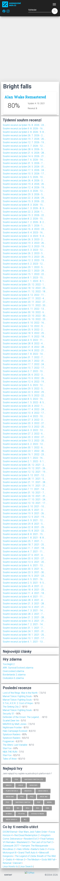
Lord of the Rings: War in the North (20, 692)
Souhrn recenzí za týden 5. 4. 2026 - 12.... (24, 191)
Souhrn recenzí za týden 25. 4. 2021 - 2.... (24, 586)
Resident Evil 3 (31, 838)
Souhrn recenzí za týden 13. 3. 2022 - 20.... (24, 426)
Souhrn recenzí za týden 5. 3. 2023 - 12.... (24, 249)
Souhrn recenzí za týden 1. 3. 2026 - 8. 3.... (24, 208)
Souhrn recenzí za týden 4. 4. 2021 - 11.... (24, 596)
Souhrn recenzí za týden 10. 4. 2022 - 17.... (24, 412)
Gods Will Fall (49, 859)
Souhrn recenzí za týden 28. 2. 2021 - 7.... (24, 614)
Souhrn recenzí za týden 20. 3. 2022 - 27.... (24, 423)
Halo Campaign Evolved (15, 731)
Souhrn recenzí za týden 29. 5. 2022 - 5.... (24, 388)
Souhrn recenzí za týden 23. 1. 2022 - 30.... (24, 451)
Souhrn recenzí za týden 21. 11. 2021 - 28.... (25, 482)
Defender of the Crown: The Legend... (21, 717)
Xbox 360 (43, 796)
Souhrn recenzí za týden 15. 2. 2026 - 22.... (24, 215)
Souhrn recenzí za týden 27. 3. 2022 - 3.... (24, 419)
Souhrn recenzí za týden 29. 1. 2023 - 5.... (24, 267)
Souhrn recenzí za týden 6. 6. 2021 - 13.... (24, 565)
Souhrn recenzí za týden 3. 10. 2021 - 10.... (24, 506)
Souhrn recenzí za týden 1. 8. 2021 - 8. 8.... (24, 537)
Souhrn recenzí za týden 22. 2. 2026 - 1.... (24, 211)
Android (28, 791)
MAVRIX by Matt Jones (14, 724)
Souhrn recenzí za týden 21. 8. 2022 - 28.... (24, 347)
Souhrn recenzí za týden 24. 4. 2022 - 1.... (24, 406)
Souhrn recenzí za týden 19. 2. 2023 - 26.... (24, 256)
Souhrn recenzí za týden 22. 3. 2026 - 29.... (24, 197)
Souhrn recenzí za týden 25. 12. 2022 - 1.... (24, 284)
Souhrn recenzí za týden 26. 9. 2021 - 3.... (24, 510)
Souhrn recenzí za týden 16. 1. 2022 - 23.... (24, 454)
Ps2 (31, 796)
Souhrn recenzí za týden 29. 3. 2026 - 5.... (24, 194)
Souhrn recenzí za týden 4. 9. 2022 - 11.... (24, 340)
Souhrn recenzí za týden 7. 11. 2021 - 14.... (24, 489)
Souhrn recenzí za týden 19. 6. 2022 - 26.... (24, 378)
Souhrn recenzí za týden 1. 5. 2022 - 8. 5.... (24, 402)
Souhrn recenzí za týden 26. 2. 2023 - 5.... (24, 253)
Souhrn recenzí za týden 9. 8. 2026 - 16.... (24, 128)
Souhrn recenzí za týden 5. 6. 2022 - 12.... (24, 385)
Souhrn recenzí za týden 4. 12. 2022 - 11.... (24, 295)
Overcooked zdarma (13, 671)
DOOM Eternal (10, 831)
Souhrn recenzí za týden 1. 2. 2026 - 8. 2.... (24, 222)
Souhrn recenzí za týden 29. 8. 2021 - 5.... (24, 523)
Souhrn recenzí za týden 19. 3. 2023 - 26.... (24, 243)
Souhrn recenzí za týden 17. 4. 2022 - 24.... (24, 409)
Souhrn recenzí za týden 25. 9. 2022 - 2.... (24, 329)
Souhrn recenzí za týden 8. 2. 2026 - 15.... (24, 218)
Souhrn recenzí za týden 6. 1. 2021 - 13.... (24, 641)
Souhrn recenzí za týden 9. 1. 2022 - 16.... (24, 458)
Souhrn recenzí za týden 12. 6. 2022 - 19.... (24, 381)
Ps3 (7, 802)
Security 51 (8, 713)
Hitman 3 (21, 859)
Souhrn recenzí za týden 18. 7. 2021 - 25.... (24, 544)
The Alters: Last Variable (15, 744)
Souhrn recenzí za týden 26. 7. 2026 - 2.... (24, 135)
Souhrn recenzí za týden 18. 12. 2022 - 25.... (25, 288)
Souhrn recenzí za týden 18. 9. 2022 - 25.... (24, 333)
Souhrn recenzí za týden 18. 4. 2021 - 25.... (24, 589)
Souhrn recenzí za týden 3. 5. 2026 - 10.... (24, 177)
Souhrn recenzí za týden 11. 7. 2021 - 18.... (24, 548)
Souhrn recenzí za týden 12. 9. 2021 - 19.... (24, 516)
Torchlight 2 (9, 664)
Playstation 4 (12, 791)
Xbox (8, 808)
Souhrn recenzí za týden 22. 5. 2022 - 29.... (24, 392)
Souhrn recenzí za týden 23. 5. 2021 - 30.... (24, 572)
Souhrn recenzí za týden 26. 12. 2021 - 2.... (24, 464)
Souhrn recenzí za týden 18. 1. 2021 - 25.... (24, 634)
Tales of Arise (10, 758)
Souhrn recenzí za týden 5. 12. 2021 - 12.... (24, 475)
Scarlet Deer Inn (11, 720)
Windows (33, 785)
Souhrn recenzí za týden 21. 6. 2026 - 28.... (24, 152)
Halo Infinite (23, 849)
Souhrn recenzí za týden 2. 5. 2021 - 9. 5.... (24, 582)
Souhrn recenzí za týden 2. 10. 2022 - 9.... (24, 326)
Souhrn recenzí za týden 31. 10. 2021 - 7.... (24, 492)
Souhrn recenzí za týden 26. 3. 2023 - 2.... (24, 239)
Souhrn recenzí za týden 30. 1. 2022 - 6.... (24, 447)
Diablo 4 (10, 859)
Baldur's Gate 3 (39, 849)
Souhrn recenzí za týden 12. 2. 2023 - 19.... (24, 260)
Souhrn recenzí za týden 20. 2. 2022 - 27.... (24, 437)
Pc (7, 779)
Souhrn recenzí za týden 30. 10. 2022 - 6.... (24, 312)
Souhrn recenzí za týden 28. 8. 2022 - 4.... (24, 343)
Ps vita (21, 814)
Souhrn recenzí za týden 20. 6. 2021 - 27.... (24, 558)
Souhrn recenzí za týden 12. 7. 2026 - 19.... (24, 142)
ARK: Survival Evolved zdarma (18, 667)
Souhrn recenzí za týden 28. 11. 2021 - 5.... (24, 478)
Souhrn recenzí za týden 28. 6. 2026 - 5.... (24, 149)
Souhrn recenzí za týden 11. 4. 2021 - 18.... (24, 593)
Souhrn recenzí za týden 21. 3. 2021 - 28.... (24, 603)
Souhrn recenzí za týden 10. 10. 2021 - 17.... (25, 503)
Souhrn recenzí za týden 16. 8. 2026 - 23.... (24, 125)
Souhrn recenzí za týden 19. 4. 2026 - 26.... (24, 184)
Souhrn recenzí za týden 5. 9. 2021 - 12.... (24, 520)
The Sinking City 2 (12, 706)
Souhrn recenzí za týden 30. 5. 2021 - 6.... (24, 568)
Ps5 (21, 796)
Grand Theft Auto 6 (28, 852)
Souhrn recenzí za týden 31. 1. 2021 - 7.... (24, 627)
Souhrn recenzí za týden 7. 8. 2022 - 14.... (24, 354)
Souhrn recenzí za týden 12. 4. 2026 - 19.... (24, 187)
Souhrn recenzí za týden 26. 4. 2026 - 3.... (24, 180)
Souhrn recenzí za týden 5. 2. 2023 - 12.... (24, 263)
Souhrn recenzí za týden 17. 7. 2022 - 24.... (24, 364)
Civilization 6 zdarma (13, 678)
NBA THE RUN (10, 751)
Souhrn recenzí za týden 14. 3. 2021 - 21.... (24, 607)
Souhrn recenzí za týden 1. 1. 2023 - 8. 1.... (24, 281)
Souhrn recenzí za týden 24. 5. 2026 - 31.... (24, 166)
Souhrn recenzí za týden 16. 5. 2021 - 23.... (24, 575)
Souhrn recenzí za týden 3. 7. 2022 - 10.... (24, 371)
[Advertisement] (30, 49)
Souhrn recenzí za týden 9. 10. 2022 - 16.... (24, 322)
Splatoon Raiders (11, 734)
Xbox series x (11, 819)
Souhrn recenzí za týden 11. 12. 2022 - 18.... (25, 291)
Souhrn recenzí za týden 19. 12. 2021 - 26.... (25, 468)
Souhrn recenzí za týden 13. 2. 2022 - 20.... (24, 440)
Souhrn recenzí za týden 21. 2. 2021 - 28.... (24, 617)
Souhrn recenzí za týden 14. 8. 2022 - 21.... (24, 350)
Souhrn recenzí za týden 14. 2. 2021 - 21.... (24, 621)
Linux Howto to (10, 866)
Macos (9, 785)
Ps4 (16, 779)
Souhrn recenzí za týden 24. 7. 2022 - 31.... (24, 360)
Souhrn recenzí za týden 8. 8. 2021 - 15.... (24, 534)
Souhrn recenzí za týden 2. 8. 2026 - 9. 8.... (24, 132)
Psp (38, 802)
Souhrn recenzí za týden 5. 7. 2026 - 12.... (24, 145)
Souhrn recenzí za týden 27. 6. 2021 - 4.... (24, 555)
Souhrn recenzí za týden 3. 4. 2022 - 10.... (24, 416)
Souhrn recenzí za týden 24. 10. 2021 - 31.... (25, 496)
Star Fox (7, 748)
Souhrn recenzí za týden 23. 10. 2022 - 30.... (25, 315)
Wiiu (27, 808)
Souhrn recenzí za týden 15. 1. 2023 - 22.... (24, 274)
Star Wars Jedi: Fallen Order (33, 831)
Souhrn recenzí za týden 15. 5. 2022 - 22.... (24, 395)
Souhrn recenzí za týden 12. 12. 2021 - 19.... (25, 471)
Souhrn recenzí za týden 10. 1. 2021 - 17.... (24, 638)
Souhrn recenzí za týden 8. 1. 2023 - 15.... (24, 277)
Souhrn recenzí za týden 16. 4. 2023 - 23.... (24, 229)
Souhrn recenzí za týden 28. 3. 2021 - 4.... (24, 600)
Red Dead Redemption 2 (27, 835)
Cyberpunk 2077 (11, 845)
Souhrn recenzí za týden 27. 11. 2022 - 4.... (24, 298)
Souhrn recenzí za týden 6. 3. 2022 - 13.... (24, 430)
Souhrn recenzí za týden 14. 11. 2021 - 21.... (25, 485)
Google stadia (37, 814)
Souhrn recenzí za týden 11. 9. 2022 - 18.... (24, 336)
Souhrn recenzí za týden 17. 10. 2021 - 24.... (25, 499)
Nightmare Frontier (12, 727)
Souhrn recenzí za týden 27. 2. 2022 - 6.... (24, 433)
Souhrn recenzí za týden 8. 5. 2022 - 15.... (24, 399)
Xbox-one (10, 796)
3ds (37, 808)
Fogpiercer (8, 741)
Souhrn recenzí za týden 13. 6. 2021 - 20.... (24, 562)
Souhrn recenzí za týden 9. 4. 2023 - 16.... (24, 232)
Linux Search (26, 866)
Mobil (49, 802)
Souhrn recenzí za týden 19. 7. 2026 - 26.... (24, 139)
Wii (18, 808)
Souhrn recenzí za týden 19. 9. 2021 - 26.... (24, 513)
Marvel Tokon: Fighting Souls (17, 696)
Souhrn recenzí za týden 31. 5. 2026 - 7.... (24, 163)
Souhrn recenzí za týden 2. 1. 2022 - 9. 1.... (24, 461)
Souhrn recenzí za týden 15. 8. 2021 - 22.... (24, 530)
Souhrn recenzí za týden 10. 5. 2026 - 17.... (24, 173)
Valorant (17, 863)
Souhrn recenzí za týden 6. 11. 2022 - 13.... (24, 308)
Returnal (7, 863)
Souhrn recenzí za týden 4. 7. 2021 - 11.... (24, 551)
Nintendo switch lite (33, 779)
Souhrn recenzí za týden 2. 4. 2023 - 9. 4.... (24, 236)
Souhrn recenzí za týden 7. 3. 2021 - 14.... (24, 610)
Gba (47, 808)
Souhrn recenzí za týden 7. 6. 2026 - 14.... (24, 159)
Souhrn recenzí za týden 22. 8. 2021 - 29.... (24, 527)
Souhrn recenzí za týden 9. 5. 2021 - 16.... (24, 579)
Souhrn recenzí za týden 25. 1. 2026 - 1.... (24, 225)
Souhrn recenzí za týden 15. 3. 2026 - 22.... (24, 201)
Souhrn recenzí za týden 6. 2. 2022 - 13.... (24, 444)
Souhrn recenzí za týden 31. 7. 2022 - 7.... (24, 357)
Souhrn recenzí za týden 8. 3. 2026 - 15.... (24, 204)
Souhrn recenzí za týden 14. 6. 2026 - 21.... (24, 156)
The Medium (33, 859)
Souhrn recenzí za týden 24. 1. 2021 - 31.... (24, 631)
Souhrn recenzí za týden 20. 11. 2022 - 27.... (25, 302)
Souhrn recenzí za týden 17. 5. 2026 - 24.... (24, 170)
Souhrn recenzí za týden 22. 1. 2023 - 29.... (24, 270)
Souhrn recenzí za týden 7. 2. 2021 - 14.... (24, 624)
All (25, 819)
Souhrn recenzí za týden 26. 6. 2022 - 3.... (24, 374)
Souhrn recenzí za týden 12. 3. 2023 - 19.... (24, 246)
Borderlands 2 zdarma (14, 674)
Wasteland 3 (23, 842)
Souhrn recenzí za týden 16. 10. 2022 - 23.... (25, 319)
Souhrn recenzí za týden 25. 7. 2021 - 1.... (24, 541)
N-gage (9, 814)
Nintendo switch (23, 802)
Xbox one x (43, 791)
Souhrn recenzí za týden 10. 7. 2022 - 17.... (24, 367)
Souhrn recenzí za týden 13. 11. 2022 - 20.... (25, 305)
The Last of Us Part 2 (42, 842)
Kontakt (8, 875)
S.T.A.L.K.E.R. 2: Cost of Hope (18, 703)
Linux (20, 785)
